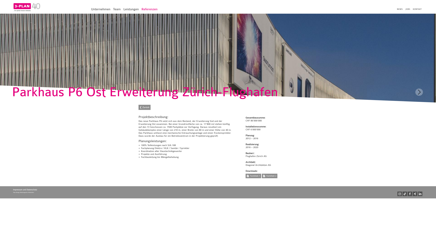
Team (117, 9)
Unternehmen (100, 9)
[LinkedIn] (420, 194)
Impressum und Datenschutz (25, 190)
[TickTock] (405, 194)
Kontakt (417, 9)
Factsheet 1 (255, 176)
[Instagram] (399, 194)
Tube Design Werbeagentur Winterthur (23, 192)
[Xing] (415, 194)
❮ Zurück (144, 107)
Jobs (407, 9)
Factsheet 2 (271, 176)
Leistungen (131, 9)
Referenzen (149, 9)
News (400, 9)
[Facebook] (410, 194)
